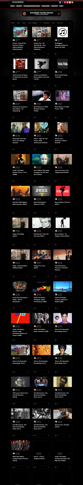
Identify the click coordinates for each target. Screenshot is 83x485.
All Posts (13, 22)
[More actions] (28, 40)
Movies (23, 22)
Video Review (46, 22)
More (58, 22)
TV (40, 22)
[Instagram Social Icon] (65, 2)
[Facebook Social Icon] (60, 2)
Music (18, 22)
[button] (70, 23)
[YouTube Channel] (72, 2)
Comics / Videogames (32, 22)
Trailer (53, 22)
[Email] (70, 2)
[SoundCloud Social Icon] (67, 2)
